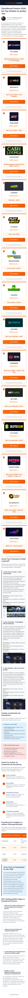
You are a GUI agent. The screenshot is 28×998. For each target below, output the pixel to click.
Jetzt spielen (14, 66)
